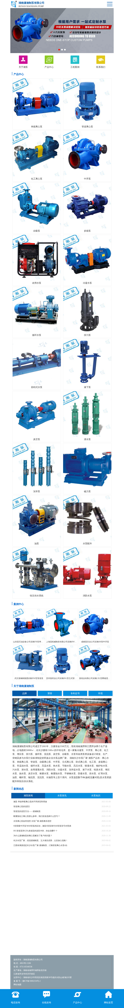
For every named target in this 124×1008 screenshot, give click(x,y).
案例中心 (19, 604)
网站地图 (17, 984)
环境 (100, 693)
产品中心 (19, 74)
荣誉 (50, 693)
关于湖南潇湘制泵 (24, 686)
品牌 (24, 693)
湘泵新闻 (28, 795)
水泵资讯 (62, 795)
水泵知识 (95, 795)
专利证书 (75, 693)
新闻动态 (19, 788)
